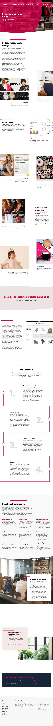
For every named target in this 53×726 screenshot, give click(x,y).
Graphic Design (6, 710)
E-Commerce (5, 708)
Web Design (5, 706)
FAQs (3, 713)
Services (20, 4)
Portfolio (27, 4)
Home (3, 703)
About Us (15, 4)
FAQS (31, 4)
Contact (36, 4)
